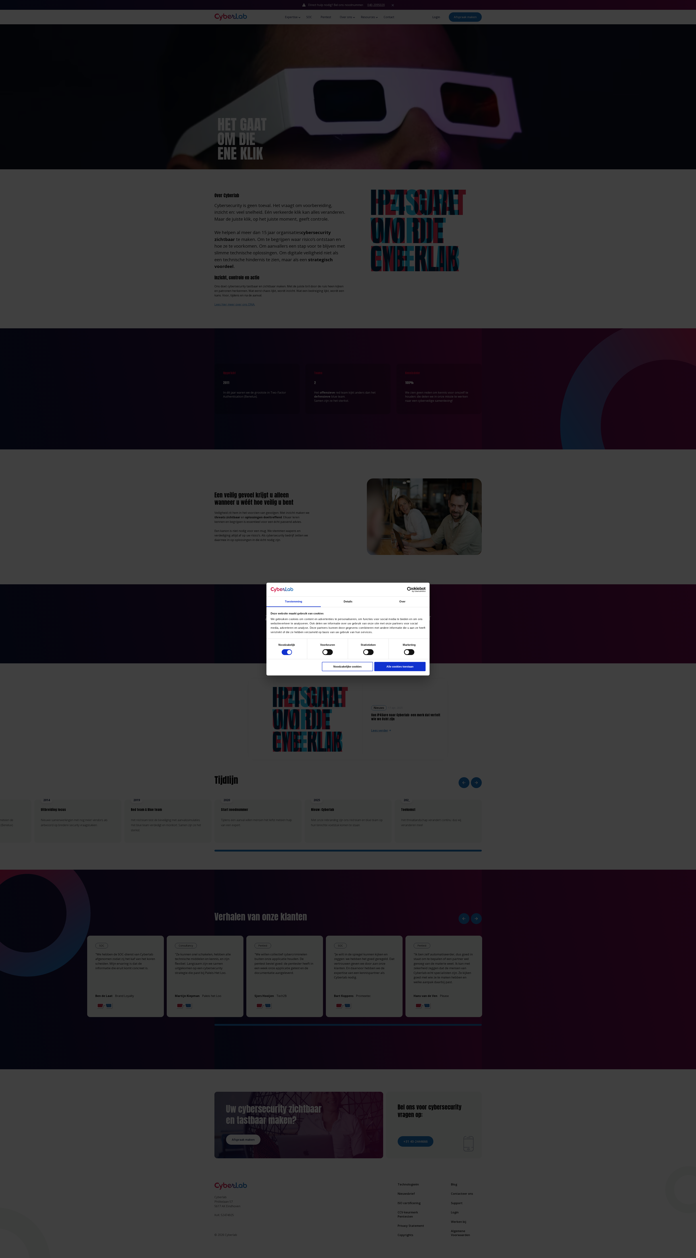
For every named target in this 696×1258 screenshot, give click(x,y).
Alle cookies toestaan (399, 666)
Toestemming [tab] (293, 601)
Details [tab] (348, 601)
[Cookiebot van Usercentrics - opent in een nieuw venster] (410, 589)
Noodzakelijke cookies (347, 666)
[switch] (327, 652)
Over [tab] (402, 601)
